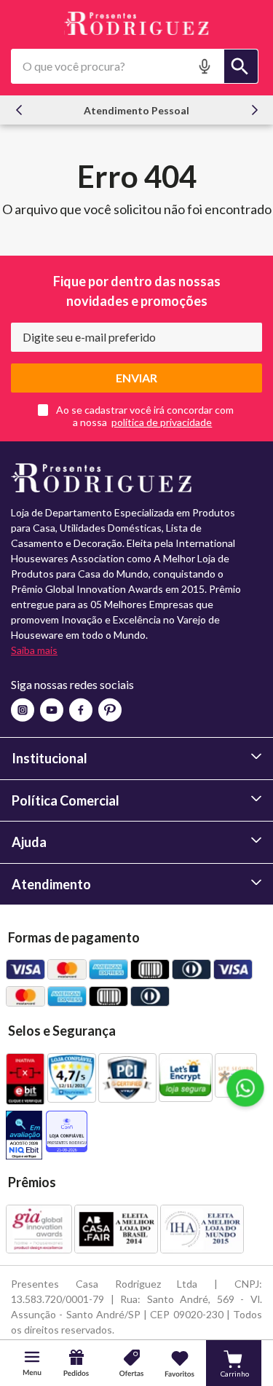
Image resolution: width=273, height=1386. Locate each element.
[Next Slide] (255, 110)
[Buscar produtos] (240, 66)
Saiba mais (34, 650)
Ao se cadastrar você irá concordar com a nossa (145, 416)
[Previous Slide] (19, 110)
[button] (206, 66)
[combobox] (134, 66)
